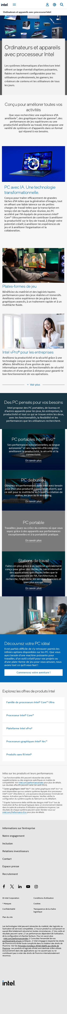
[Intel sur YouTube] (28, 887)
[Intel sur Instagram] (36, 887)
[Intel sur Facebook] (4, 887)
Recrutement (10, 874)
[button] (33, 312)
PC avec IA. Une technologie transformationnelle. (29, 189)
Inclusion (7, 843)
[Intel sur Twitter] (12, 887)
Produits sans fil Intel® (19, 754)
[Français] (54, 4)
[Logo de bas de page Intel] (8, 982)
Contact (7, 859)
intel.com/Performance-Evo (14, 812)
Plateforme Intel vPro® (19, 728)
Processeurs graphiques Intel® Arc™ (26, 741)
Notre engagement (13, 836)
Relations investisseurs (15, 851)
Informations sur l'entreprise (18, 828)
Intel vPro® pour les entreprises (28, 352)
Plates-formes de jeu (19, 286)
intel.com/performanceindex (31, 782)
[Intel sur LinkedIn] (20, 887)
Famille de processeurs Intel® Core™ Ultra (30, 702)
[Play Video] (33, 164)
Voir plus (35, 384)
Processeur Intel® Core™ (20, 715)
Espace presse (10, 866)
